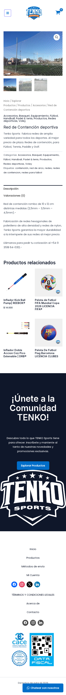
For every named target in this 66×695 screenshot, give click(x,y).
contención (21, 168)
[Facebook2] (14, 584)
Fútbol (54, 116)
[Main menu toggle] (7, 13)
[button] (57, 37)
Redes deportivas (14, 164)
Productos (24, 105)
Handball (9, 118)
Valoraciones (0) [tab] (14, 195)
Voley (22, 121)
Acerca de (33, 603)
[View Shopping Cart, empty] (58, 13)
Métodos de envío (33, 566)
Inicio (7, 101)
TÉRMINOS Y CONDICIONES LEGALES (33, 595)
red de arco (37, 168)
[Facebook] (25, 623)
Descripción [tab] (11, 188)
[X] (29, 584)
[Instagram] (22, 584)
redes (48, 168)
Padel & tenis (24, 118)
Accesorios (39, 105)
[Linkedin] (37, 584)
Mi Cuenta (33, 575)
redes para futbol (32, 172)
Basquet (24, 116)
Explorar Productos (33, 465)
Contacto (33, 612)
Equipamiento (40, 116)
